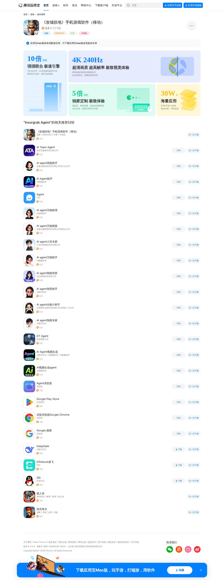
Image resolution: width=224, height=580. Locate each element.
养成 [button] (44, 512)
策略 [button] (46, 33)
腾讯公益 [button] (82, 542)
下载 (180, 449)
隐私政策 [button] (112, 542)
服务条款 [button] (53, 542)
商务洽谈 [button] (62, 542)
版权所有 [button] (92, 542)
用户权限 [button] (102, 542)
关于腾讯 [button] (27, 542)
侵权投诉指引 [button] (123, 542)
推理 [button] (54, 496)
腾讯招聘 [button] (72, 542)
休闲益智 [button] (40, 496)
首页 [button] (25, 14)
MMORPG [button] (59, 33)
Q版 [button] (56, 512)
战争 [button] (50, 512)
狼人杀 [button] (61, 496)
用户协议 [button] (135, 542)
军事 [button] (73, 33)
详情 (179, 150)
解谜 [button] (48, 496)
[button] (29, 5)
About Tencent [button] (40, 542)
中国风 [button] (84, 33)
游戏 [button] (32, 14)
